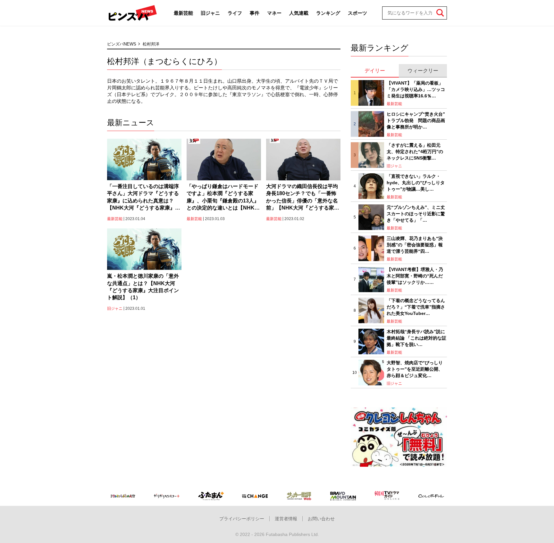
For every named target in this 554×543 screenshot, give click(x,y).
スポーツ (357, 13)
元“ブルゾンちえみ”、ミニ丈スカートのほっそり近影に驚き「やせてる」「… (416, 213)
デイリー (375, 70)
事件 (254, 13)
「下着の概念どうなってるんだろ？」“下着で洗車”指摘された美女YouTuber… (416, 307)
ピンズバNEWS (121, 44)
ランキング (328, 13)
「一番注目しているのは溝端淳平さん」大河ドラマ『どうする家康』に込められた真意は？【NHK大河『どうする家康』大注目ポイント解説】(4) (143, 198)
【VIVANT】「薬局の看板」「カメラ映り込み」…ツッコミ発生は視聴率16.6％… (416, 89)
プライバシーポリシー (241, 518)
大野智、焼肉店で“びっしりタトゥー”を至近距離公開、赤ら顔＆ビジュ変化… (415, 369)
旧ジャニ (210, 13)
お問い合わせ (321, 518)
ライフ (235, 13)
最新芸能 (183, 13)
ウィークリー (422, 70)
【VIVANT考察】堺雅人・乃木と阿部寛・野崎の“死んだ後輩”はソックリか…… (415, 275)
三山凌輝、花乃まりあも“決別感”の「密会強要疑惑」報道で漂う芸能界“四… (415, 244)
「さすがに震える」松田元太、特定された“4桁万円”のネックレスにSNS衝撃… (415, 151)
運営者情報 (286, 518)
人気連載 (298, 13)
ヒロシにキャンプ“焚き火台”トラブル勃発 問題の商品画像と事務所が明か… (416, 120)
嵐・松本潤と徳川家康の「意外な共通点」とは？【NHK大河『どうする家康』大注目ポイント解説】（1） (143, 286)
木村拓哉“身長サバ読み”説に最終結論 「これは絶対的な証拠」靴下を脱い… (416, 338)
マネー (274, 13)
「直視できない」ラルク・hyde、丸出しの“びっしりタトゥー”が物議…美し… (416, 182)
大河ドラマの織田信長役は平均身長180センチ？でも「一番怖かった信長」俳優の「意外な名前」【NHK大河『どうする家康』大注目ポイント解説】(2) (302, 198)
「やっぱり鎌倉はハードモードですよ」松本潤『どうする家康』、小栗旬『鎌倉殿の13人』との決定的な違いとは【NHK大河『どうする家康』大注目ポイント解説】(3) (223, 198)
